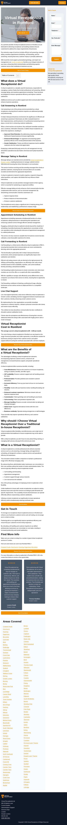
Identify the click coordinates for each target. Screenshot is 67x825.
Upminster (6, 639)
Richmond (27, 738)
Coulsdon (26, 740)
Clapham (26, 633)
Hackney (5, 707)
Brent (25, 659)
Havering (21, 547)
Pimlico (26, 631)
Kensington (27, 657)
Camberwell (6, 759)
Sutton (25, 725)
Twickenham (27, 751)
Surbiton (26, 761)
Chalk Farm (6, 777)
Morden (26, 712)
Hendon (26, 662)
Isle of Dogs (6, 704)
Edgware (26, 696)
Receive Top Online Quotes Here (23, 344)
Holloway (5, 746)
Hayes (25, 777)
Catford (5, 743)
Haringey (5, 736)
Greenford (26, 748)
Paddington (27, 636)
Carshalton (27, 717)
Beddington (27, 691)
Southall (26, 764)
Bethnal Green (7, 720)
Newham (5, 652)
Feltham (26, 784)
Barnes (26, 701)
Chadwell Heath (5, 547)
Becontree (35, 547)
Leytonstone (6, 658)
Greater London (7, 678)
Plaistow (5, 660)
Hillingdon (27, 782)
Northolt (26, 753)
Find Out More (23, 504)
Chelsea (26, 641)
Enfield (5, 733)
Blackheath (6, 723)
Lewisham (6, 730)
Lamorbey (6, 697)
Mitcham (26, 693)
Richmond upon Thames (31, 743)
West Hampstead (29, 644)
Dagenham (27, 547)
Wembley (26, 714)
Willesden (26, 667)
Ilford (4, 642)
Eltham (5, 702)
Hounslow (27, 766)
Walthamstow (7, 665)
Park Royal (27, 709)
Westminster (6, 772)
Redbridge (6, 647)
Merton (26, 688)
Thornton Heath (28, 665)
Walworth (5, 751)
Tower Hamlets (7, 699)
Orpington (6, 775)
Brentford (26, 727)
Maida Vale (27, 639)
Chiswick (26, 706)
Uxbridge (26, 787)
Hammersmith (28, 680)
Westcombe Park (8, 686)
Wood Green (6, 738)
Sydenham (6, 780)
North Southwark (8, 754)
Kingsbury (27, 686)
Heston (26, 769)
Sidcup (5, 710)
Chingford (6, 671)
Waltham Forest (7, 673)
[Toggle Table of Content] (17, 75)
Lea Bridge (6, 691)
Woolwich (6, 663)
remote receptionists (17, 62)
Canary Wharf (7, 694)
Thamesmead (7, 650)
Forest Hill (6, 762)
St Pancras (6, 756)
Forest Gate (6, 655)
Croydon (26, 678)
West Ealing (27, 732)
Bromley (5, 681)
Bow (4, 689)
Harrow (26, 735)
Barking (5, 645)
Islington (5, 741)
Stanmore (26, 719)
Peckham (5, 749)
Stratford (5, 668)
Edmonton (6, 715)
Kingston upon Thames (30, 756)
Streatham (27, 649)
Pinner (26, 758)
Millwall (5, 712)
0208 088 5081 (34, 2)
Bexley (5, 684)
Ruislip (26, 774)
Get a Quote (22, 32)
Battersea (26, 654)
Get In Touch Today (23, 70)
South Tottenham (8, 728)
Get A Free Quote (23, 613)
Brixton (26, 626)
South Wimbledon (29, 699)
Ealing (25, 730)
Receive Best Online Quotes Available (23, 210)
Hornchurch (14, 547)
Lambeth (26, 628)
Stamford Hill (6, 725)
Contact (62, 2)
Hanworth (26, 779)
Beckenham (6, 782)
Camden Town (7, 767)
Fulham (26, 672)
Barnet (26, 652)
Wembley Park (28, 704)
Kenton (26, 722)
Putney (26, 683)
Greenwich (6, 717)
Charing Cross (7, 764)
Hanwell (26, 745)
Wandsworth (27, 670)
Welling (5, 676)
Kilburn (26, 646)
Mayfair (5, 785)
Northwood (27, 771)
